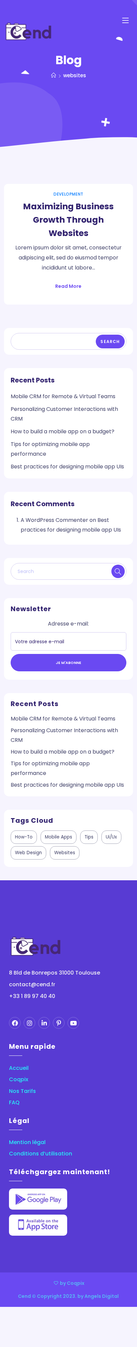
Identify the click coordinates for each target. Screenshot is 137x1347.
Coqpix (18, 1079)
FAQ (14, 1102)
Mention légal (27, 1142)
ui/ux (111, 837)
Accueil (19, 1068)
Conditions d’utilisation (40, 1153)
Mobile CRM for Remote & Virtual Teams (63, 396)
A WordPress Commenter (54, 520)
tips (88, 837)
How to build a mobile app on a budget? (62, 431)
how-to (24, 837)
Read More (68, 286)
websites (64, 853)
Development (68, 194)
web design (28, 853)
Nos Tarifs (22, 1091)
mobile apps (58, 837)
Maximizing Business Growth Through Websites (68, 220)
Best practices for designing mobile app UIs (67, 466)
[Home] (53, 75)
